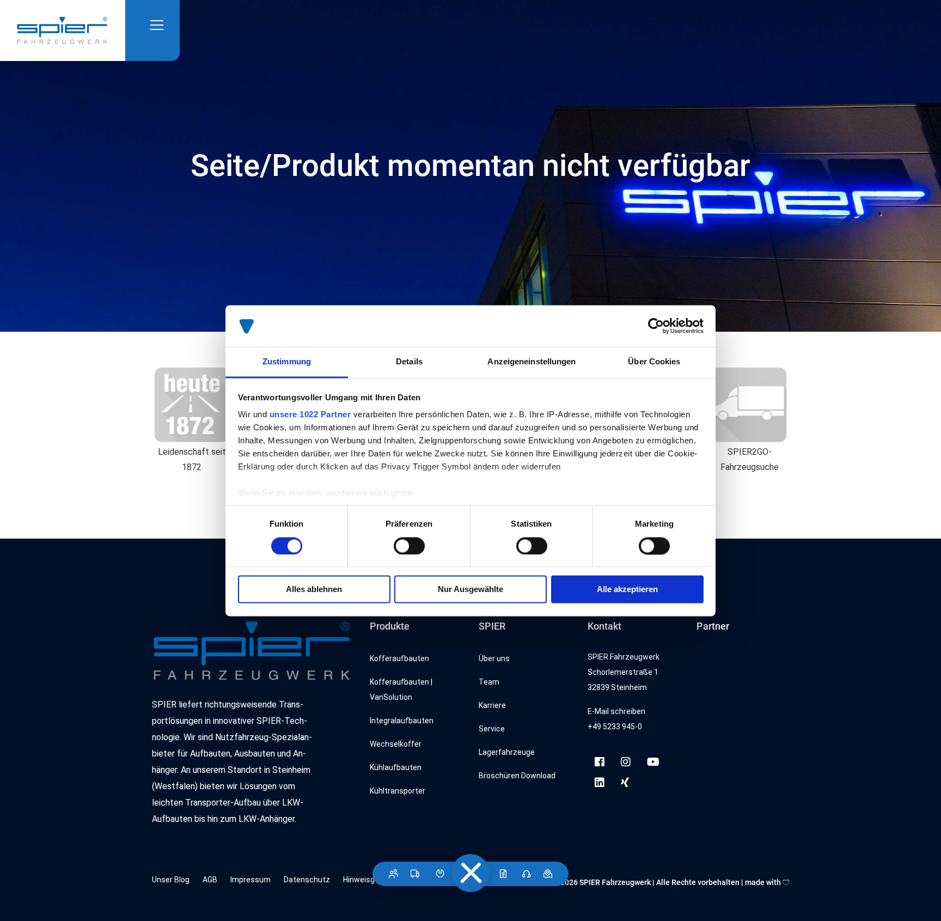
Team (489, 682)
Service (492, 728)
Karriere (492, 705)
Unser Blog (171, 879)
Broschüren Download (517, 775)
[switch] (409, 545)
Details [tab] (409, 362)
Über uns (494, 658)
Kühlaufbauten (395, 767)
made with (764, 882)
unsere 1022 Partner (310, 414)
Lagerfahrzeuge (507, 752)
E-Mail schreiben (616, 711)
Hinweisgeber (366, 879)
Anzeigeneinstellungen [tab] (531, 362)
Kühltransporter (397, 790)
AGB (210, 879)
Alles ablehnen (314, 589)
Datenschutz (307, 879)
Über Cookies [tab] (654, 362)
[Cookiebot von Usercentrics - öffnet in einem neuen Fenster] (656, 326)
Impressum (250, 879)
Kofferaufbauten (399, 658)
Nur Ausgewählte (470, 589)
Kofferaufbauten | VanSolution (401, 690)
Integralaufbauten (401, 720)
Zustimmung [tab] (286, 362)
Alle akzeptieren (627, 589)
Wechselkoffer (395, 744)
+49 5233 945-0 (615, 726)
